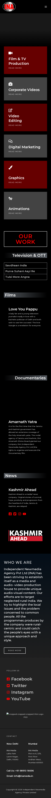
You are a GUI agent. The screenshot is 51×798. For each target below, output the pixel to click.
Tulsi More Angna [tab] (17, 276)
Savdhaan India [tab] (16, 265)
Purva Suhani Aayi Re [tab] (20, 271)
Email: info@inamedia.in (20, 776)
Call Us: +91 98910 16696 (20, 770)
